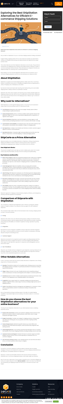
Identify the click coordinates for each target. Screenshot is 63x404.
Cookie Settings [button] (48, 401)
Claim (49, 391)
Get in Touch (36, 4)
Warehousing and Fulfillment (38, 394)
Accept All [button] (56, 401)
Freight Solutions (36, 389)
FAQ (49, 386)
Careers (18, 394)
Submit (48, 26)
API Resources (51, 394)
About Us (18, 389)
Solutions (35, 3)
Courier (34, 386)
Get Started (58, 4)
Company (28, 4)
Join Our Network (20, 391)
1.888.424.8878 (53, 399)
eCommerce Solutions (37, 391)
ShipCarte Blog (51, 389)
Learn (41, 3)
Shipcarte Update (21, 4)
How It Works (29, 3)
